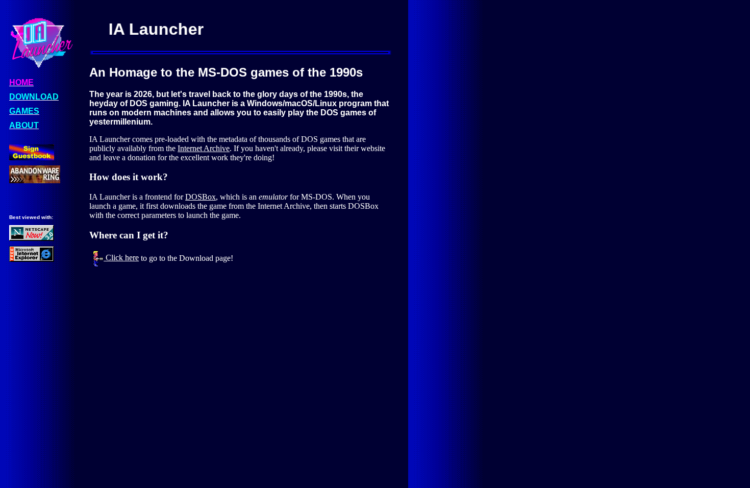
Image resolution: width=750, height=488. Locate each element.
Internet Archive (204, 148)
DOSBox (200, 196)
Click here (121, 257)
